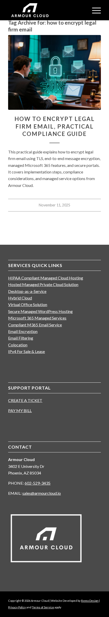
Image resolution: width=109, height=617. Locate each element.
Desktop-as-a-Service (27, 291)
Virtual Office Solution (27, 304)
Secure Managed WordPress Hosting (40, 311)
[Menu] (94, 10)
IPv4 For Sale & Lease (26, 351)
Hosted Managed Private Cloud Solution (43, 284)
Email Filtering (20, 338)
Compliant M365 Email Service (35, 324)
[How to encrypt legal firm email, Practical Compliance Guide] (54, 72)
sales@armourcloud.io (41, 493)
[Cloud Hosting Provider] (45, 10)
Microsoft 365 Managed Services (37, 317)
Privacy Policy (17, 607)
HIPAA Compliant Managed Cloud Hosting (45, 277)
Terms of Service (43, 607)
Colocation (17, 344)
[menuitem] (94, 10)
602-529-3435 (37, 483)
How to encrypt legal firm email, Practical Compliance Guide (54, 126)
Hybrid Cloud (20, 297)
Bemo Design (90, 600)
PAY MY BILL (20, 410)
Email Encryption (23, 331)
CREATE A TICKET (25, 400)
